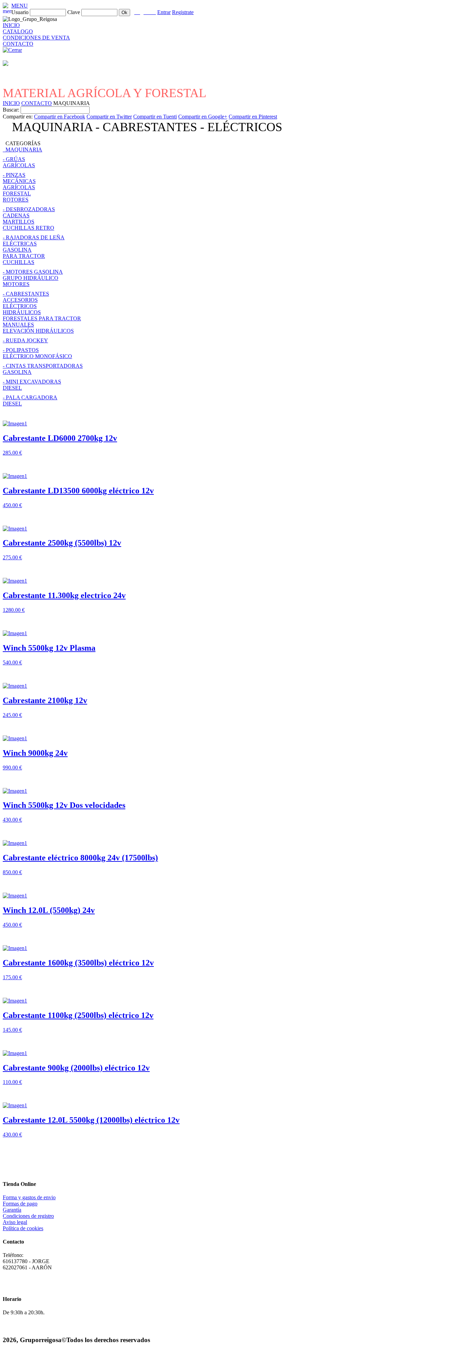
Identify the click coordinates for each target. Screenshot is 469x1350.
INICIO (11, 25)
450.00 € (12, 505)
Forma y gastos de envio (29, 1197)
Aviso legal (15, 1222)
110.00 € (12, 1082)
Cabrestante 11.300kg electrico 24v (64, 595)
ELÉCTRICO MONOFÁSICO (37, 356)
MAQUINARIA (22, 149)
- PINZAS (14, 175)
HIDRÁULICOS (22, 312)
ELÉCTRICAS (20, 244)
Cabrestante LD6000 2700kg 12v (60, 438)
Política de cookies (23, 1228)
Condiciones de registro (28, 1216)
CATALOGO (18, 31)
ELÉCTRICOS (20, 306)
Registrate (183, 12)
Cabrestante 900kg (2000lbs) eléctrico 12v (76, 1067)
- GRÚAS (14, 159)
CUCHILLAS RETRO (28, 228)
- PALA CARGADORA (30, 397)
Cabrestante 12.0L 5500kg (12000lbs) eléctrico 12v (91, 1120)
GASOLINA (17, 250)
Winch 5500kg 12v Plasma (49, 647)
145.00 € (12, 1030)
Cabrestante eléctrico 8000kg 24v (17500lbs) (80, 857)
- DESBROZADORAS (29, 209)
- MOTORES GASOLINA (33, 272)
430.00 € (12, 820)
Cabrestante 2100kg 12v (45, 700)
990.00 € (12, 767)
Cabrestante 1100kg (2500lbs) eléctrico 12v (78, 1015)
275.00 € (12, 557)
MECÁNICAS (19, 181)
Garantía (12, 1210)
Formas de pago (20, 1203)
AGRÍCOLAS (19, 165)
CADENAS (16, 215)
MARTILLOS (18, 222)
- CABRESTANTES (26, 294)
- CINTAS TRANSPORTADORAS (43, 366)
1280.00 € (14, 610)
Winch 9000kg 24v (35, 752)
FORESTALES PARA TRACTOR (42, 318)
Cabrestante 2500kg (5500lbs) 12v (62, 542)
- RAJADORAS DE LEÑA (34, 237)
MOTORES (16, 284)
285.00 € (12, 453)
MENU (19, 6)
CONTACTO (18, 44)
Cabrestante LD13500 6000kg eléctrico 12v (78, 490)
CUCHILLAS (18, 262)
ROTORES (15, 200)
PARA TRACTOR (24, 256)
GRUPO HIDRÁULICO (30, 278)
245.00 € (12, 715)
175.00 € (12, 977)
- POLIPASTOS (21, 350)
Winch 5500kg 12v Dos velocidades (64, 805)
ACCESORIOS (20, 300)
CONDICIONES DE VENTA (36, 38)
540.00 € (12, 662)
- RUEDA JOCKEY (25, 340)
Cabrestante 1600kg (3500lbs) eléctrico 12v (78, 962)
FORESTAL (17, 193)
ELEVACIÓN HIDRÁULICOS (38, 331)
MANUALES (18, 325)
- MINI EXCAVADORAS (32, 382)
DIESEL (12, 388)
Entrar (164, 12)
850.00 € (12, 872)
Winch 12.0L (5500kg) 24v (49, 910)
